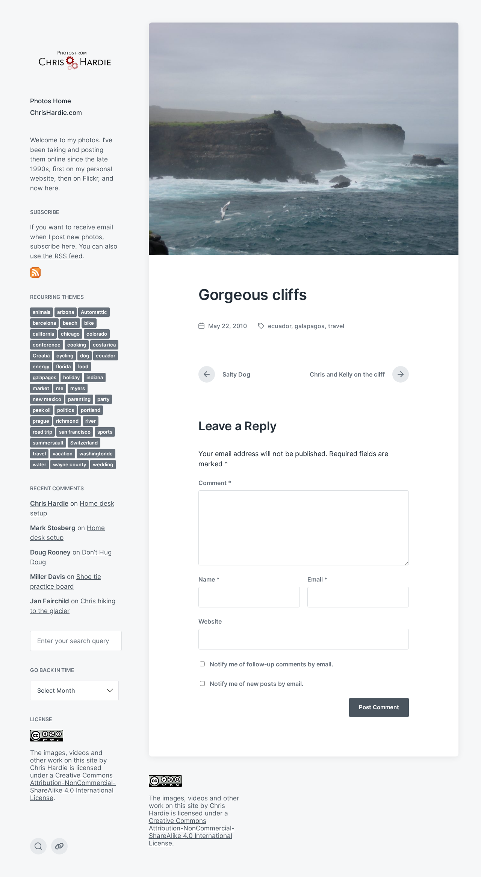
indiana (94, 377)
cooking (76, 345)
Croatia (41, 356)
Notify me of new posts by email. (257, 683)
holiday (71, 377)
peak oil (41, 410)
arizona (65, 312)
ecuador (105, 356)
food (82, 366)
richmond (67, 421)
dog (84, 356)
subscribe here (52, 246)
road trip (42, 432)
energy (41, 366)
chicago (70, 334)
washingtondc (96, 454)
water (39, 464)
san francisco (75, 432)
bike (89, 323)
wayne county (69, 464)
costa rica (104, 345)
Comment (214, 483)
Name (209, 579)
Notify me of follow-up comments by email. (271, 664)
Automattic (94, 312)
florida (63, 366)
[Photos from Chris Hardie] (74, 60)
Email (317, 579)
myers (77, 388)
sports (104, 432)
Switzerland (84, 443)
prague (41, 421)
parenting (79, 399)
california (43, 334)
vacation (63, 454)
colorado (96, 334)
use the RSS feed (56, 256)
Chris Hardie (49, 503)
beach (70, 323)
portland (90, 410)
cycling (64, 356)
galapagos (44, 377)
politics (65, 410)
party (103, 399)
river (90, 421)
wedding (103, 464)
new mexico (47, 399)
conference (47, 345)
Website (210, 621)
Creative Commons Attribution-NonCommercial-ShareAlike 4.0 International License (73, 787)
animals (41, 312)
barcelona (44, 323)
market (41, 388)
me (60, 388)
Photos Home (50, 101)
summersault (48, 443)
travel (39, 454)
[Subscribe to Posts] (74, 272)
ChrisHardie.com (56, 112)
